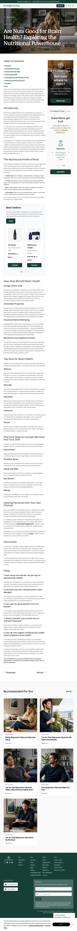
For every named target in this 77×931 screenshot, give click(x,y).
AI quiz (31, 534)
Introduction (8, 65)
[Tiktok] (10, 862)
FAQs (6, 86)
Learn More (60, 172)
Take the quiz (60, 101)
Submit (38, 899)
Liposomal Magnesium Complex (31, 248)
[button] (68, 152)
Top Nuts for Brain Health (11, 74)
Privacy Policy (43, 906)
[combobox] (38, 894)
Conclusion (8, 83)
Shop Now (15, 265)
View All (11, 221)
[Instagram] (7, 862)
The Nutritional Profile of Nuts (12, 68)
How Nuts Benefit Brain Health (12, 71)
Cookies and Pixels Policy (35, 925)
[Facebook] (5, 862)
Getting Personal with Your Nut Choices (15, 80)
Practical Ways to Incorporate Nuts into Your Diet (17, 77)
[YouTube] (12, 862)
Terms (47, 906)
